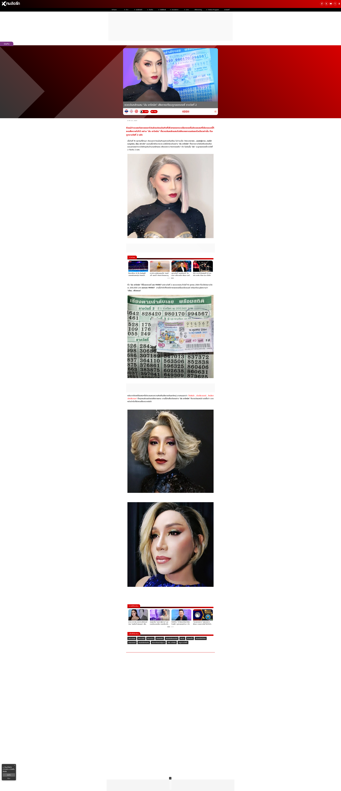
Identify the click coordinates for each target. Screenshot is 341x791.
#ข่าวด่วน (150, 638)
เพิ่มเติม (5, 771)
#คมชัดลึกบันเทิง (143, 643)
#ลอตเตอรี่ (132, 643)
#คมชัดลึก (159, 638)
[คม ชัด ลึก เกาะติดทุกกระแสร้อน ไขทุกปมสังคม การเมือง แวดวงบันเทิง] (170, 4)
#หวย (182, 638)
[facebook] (322, 3)
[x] (326, 3)
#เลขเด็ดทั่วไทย (201, 638)
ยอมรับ (9, 775)
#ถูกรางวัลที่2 (183, 643)
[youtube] (331, 3)
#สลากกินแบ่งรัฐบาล (158, 643)
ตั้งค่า (8, 778)
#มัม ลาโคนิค (172, 643)
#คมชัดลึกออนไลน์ (172, 638)
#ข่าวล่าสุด (131, 638)
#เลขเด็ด (190, 638)
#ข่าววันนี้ (141, 638)
